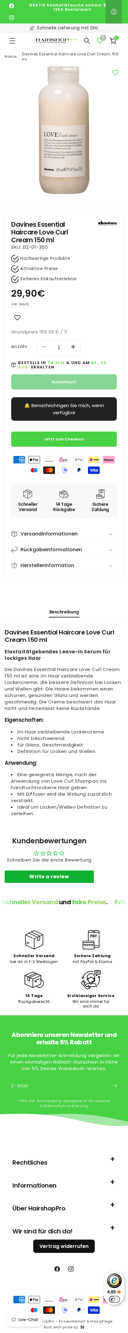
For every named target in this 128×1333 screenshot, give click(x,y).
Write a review (49, 876)
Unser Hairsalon (67, 28)
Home (10, 56)
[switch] (114, 1299)
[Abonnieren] (114, 1086)
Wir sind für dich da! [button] (42, 1231)
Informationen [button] (34, 1185)
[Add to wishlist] (17, 318)
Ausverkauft (64, 382)
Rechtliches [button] (30, 1162)
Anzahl (19, 346)
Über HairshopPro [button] (38, 1208)
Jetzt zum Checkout (64, 439)
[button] (12, 41)
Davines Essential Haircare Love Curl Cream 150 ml (70, 57)
